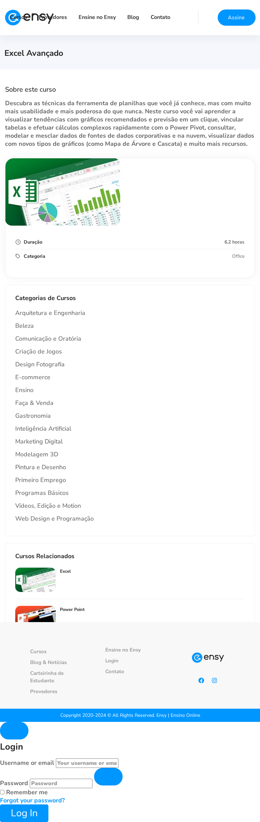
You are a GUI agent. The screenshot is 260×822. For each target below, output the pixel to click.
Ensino (24, 390)
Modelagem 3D (36, 454)
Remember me (26, 792)
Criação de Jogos (38, 351)
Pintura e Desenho (40, 467)
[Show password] (108, 776)
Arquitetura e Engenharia (50, 313)
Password (14, 783)
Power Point (72, 610)
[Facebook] (201, 680)
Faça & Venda (34, 403)
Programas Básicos (42, 493)
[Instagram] (214, 680)
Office (238, 256)
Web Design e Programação (54, 519)
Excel (65, 571)
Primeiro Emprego (40, 480)
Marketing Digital (39, 441)
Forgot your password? (32, 800)
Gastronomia (33, 416)
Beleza (24, 326)
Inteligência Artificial (43, 429)
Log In (24, 813)
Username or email (27, 763)
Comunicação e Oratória (48, 339)
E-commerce (32, 377)
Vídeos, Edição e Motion (48, 506)
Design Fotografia (40, 364)
